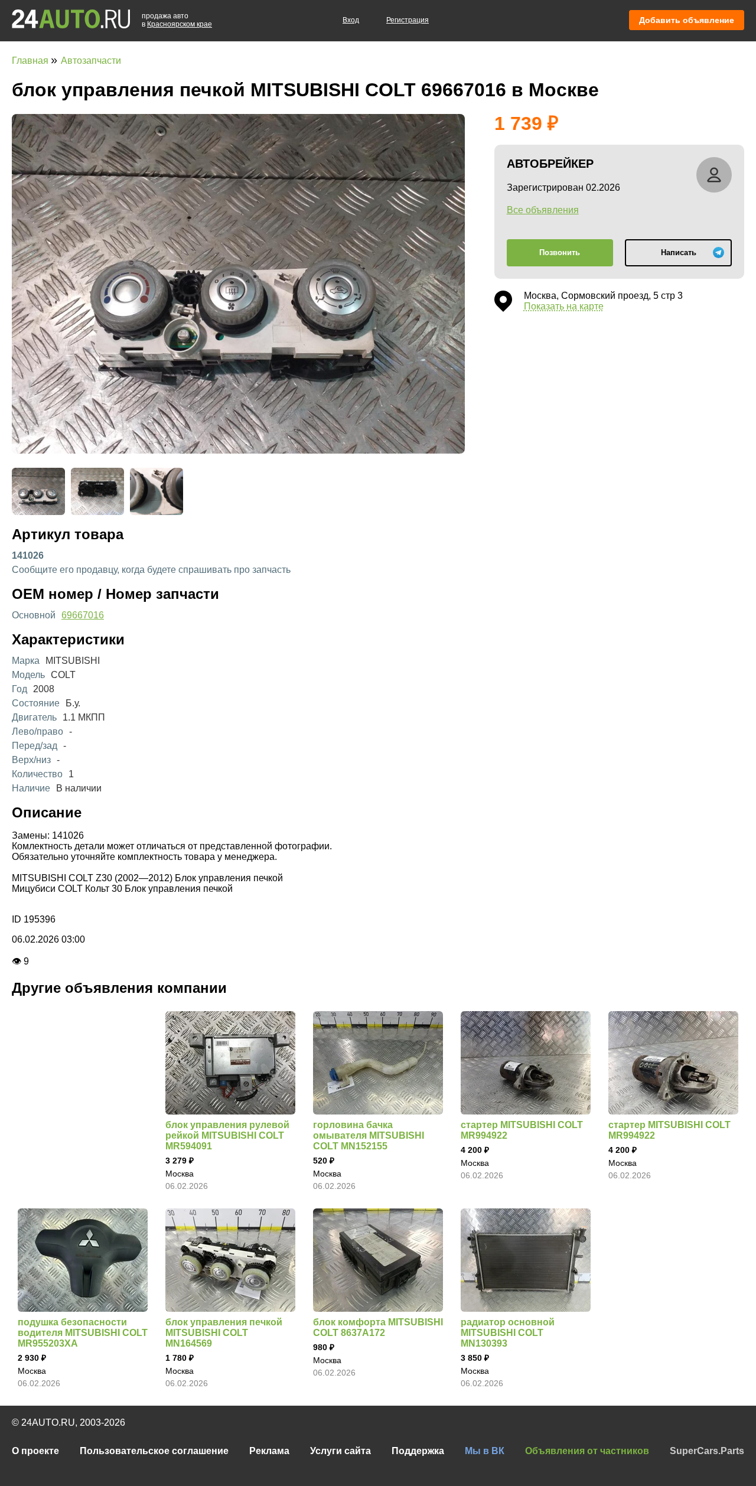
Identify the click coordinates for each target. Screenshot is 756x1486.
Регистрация (407, 20)
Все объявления (543, 210)
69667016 (82, 615)
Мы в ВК (484, 1451)
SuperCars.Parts (707, 1451)
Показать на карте (564, 306)
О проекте (35, 1451)
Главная (31, 61)
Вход (351, 20)
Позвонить (559, 252)
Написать (678, 252)
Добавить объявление (686, 20)
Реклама (269, 1451)
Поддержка (418, 1451)
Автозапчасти (91, 61)
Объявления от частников (587, 1451)
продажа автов (177, 20)
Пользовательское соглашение (154, 1451)
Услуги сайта (340, 1451)
